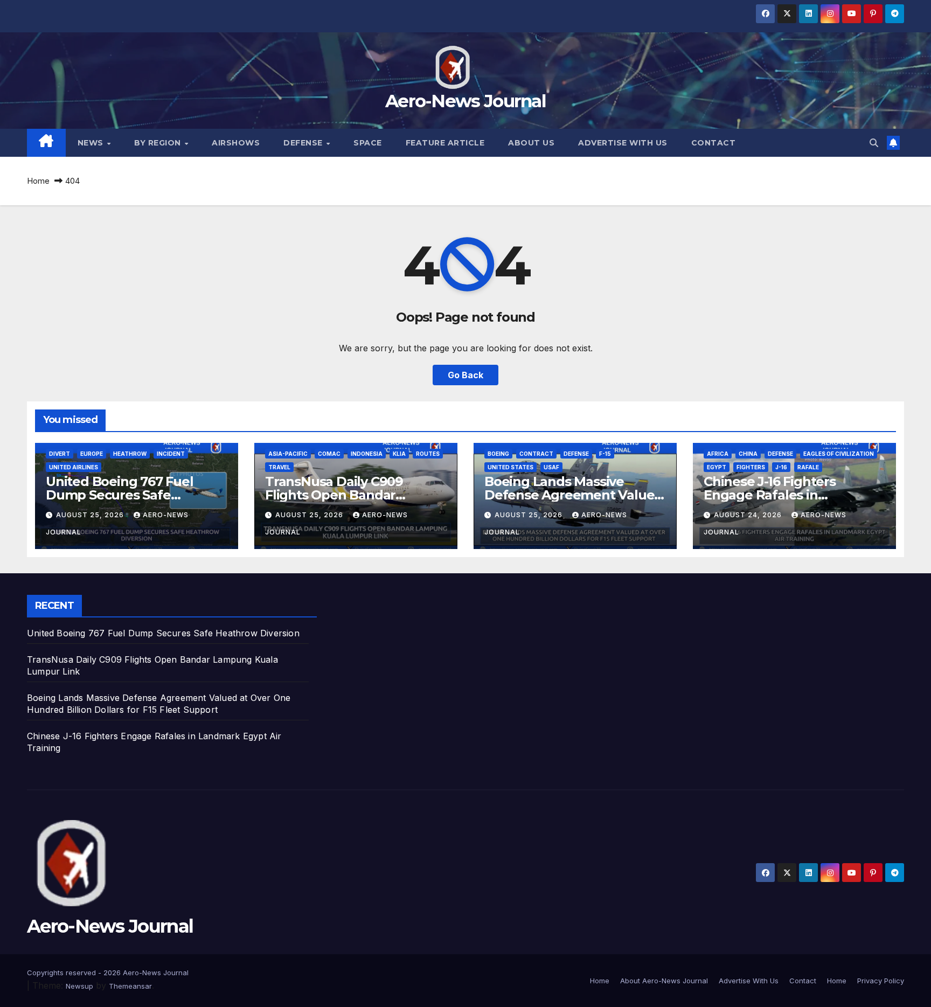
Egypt (716, 467)
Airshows (236, 143)
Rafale (808, 467)
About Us (531, 143)
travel (279, 467)
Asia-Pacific (288, 453)
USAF (551, 467)
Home (38, 181)
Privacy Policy (880, 980)
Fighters (751, 467)
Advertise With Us (623, 143)
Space (367, 143)
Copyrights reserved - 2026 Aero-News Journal (108, 972)
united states (510, 467)
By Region (158, 143)
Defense (304, 143)
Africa (717, 453)
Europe (91, 453)
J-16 (781, 467)
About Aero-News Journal (664, 980)
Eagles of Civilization (838, 453)
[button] (874, 142)
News (92, 143)
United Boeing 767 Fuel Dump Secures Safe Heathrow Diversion (119, 495)
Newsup (79, 986)
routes (428, 453)
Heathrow (130, 453)
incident (171, 453)
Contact (713, 143)
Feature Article (445, 143)
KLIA (399, 453)
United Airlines (73, 467)
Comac (329, 453)
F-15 (605, 453)
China (748, 453)
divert (59, 453)
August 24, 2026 (749, 515)
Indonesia (367, 453)
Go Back (465, 375)
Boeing (498, 453)
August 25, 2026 (91, 515)
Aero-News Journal (465, 101)
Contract (536, 453)
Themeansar (130, 986)
